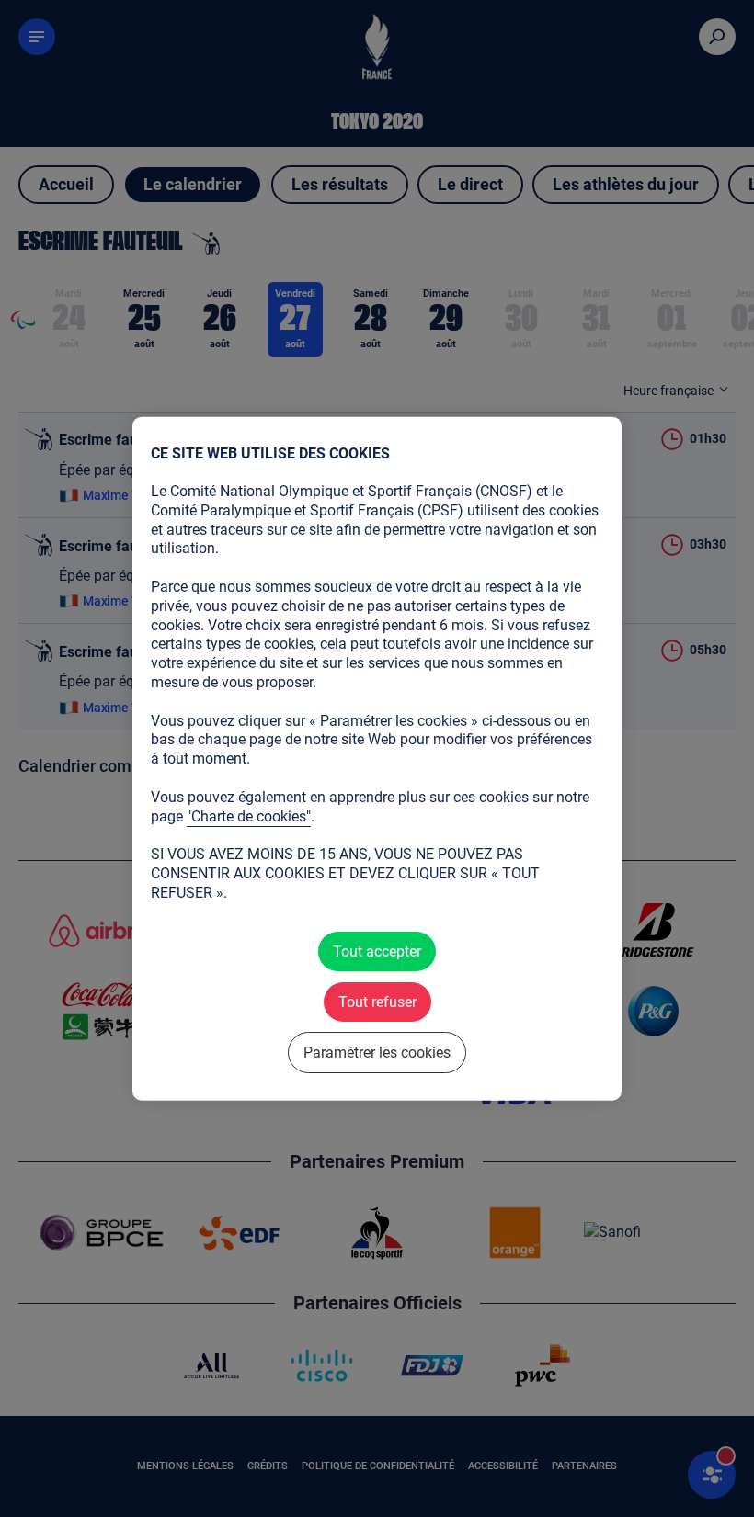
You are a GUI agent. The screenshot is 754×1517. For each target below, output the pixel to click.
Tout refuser (377, 1001)
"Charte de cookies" (249, 815)
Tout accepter (377, 950)
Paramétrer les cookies (377, 1052)
